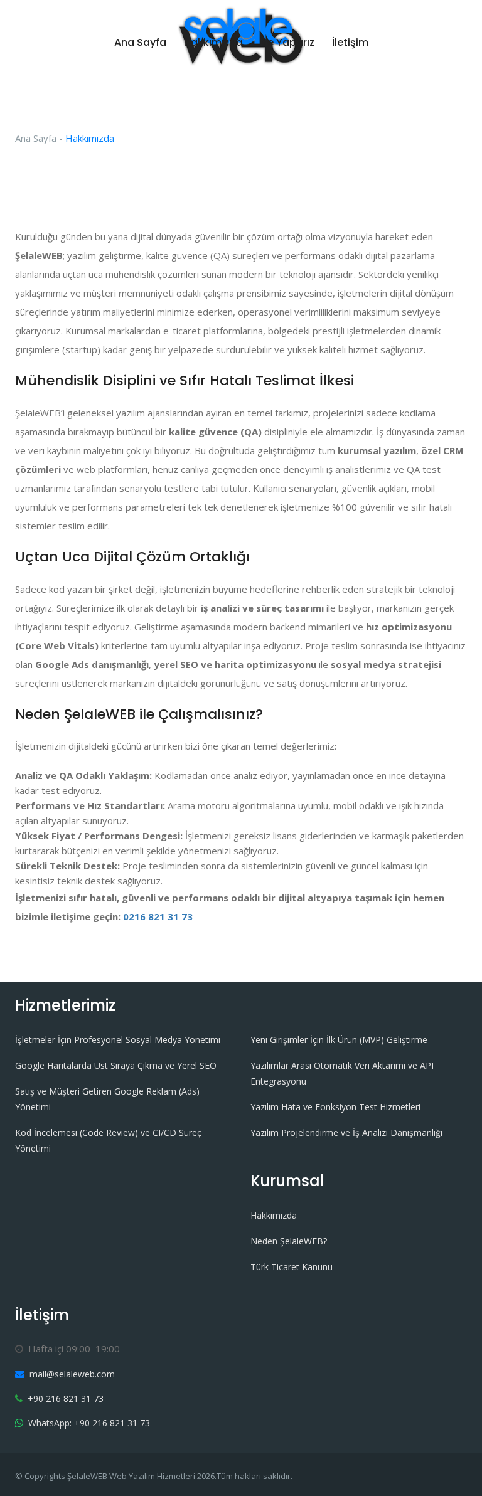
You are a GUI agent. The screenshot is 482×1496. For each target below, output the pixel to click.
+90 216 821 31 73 (66, 1398)
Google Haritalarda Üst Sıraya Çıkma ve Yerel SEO (116, 1065)
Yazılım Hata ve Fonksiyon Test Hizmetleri (335, 1107)
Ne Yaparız (287, 42)
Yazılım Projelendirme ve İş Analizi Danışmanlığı (346, 1132)
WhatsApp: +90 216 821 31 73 (89, 1423)
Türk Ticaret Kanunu (291, 1267)
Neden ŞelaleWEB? (288, 1241)
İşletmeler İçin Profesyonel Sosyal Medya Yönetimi (117, 1040)
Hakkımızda (213, 42)
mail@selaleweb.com (72, 1374)
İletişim (350, 42)
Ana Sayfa (140, 42)
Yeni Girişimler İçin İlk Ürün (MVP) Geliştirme (338, 1040)
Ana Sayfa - (39, 138)
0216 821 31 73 (158, 916)
